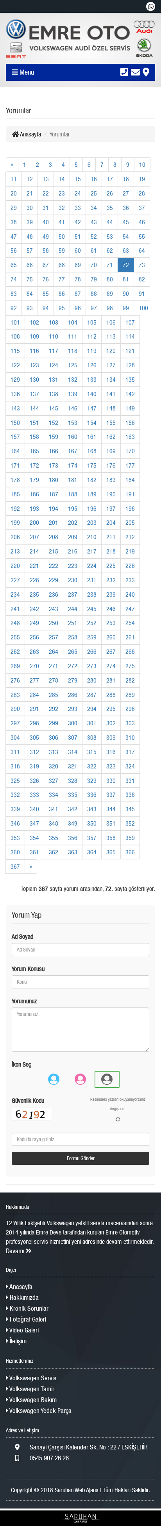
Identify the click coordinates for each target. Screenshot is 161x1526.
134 (111, 379)
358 (111, 837)
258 (72, 637)
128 (130, 364)
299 (53, 722)
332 (15, 794)
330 (111, 780)
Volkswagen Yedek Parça (40, 1410)
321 (72, 766)
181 (72, 479)
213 (15, 551)
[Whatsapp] (150, 6)
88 (94, 293)
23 (62, 193)
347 (34, 823)
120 (111, 350)
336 (92, 794)
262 (15, 651)
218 (111, 551)
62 (110, 250)
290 (15, 708)
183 (111, 479)
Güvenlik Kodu (28, 1100)
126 (92, 364)
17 (110, 178)
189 (92, 494)
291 (34, 708)
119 (92, 350)
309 (111, 737)
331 (130, 780)
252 (92, 622)
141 (111, 393)
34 (94, 207)
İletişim (17, 1341)
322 (92, 766)
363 (72, 852)
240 (130, 594)
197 (111, 508)
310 (130, 737)
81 (126, 279)
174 (72, 465)
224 (92, 565)
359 (130, 837)
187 (53, 494)
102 (34, 322)
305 (34, 737)
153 (72, 422)
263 (34, 651)
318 (15, 766)
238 (92, 594)
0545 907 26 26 (48, 1458)
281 (111, 680)
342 (72, 808)
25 (94, 193)
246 (111, 608)
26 (110, 193)
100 (143, 307)
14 (62, 178)
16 (94, 178)
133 (92, 379)
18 (126, 178)
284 (34, 694)
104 (72, 322)
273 (92, 665)
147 (92, 408)
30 (30, 207)
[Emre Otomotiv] (80, 38)
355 (53, 837)
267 (111, 651)
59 (62, 250)
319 (34, 766)
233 (130, 579)
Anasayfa (30, 134)
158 (34, 436)
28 (142, 193)
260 (111, 637)
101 (15, 322)
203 (92, 522)
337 (111, 794)
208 (53, 536)
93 (30, 307)
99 (126, 307)
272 (72, 665)
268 (130, 651)
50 (62, 236)
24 (78, 193)
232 (111, 579)
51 (78, 236)
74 (14, 279)
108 (15, 336)
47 (14, 236)
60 (78, 250)
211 (111, 536)
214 (34, 551)
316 (111, 751)
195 (72, 508)
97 (94, 307)
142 (130, 393)
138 (53, 393)
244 (72, 608)
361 (34, 852)
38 (14, 221)
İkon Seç (21, 1064)
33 (78, 207)
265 (72, 651)
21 (30, 193)
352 (130, 823)
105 (92, 322)
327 (53, 780)
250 (53, 622)
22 (46, 193)
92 (14, 307)
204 (111, 522)
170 (130, 450)
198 (130, 508)
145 (53, 408)
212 (130, 536)
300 (72, 722)
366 (130, 852)
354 (34, 837)
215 (53, 551)
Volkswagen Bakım (32, 1400)
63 (126, 250)
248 (15, 622)
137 (34, 393)
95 (62, 307)
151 (34, 422)
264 (53, 651)
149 (130, 408)
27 (126, 193)
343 (92, 808)
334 (53, 794)
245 (92, 608)
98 (110, 307)
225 (111, 565)
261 (130, 637)
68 (62, 264)
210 (92, 536)
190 (111, 494)
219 (130, 551)
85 (46, 293)
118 (72, 350)
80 (110, 279)
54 (126, 236)
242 (34, 608)
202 (72, 522)
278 (53, 680)
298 (34, 722)
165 (34, 450)
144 (34, 408)
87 (78, 293)
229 (53, 579)
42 (78, 221)
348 (53, 823)
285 (53, 694)
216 (72, 551)
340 (34, 808)
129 (15, 379)
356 (72, 837)
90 (126, 293)
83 (14, 293)
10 (142, 164)
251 (72, 622)
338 (130, 794)
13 (46, 178)
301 (92, 722)
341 (53, 808)
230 (72, 579)
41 (62, 221)
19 (142, 178)
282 (130, 680)
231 (92, 579)
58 (46, 250)
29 (14, 207)
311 (15, 751)
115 (15, 350)
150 (15, 422)
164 (15, 450)
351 (111, 823)
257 (53, 637)
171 (15, 465)
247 (130, 608)
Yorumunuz (24, 1000)
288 (111, 694)
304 (15, 737)
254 (130, 622)
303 (130, 722)
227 (15, 579)
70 (94, 264)
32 (62, 207)
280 (92, 680)
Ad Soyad (22, 936)
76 (46, 279)
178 (15, 479)
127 (111, 364)
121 (130, 350)
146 (72, 408)
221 (34, 565)
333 (34, 794)
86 (62, 293)
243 (53, 608)
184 (130, 479)
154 (92, 422)
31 (46, 207)
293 (72, 708)
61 (94, 250)
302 (111, 722)
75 (30, 279)
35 (110, 207)
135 (130, 379)
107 (130, 322)
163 (130, 436)
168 (92, 450)
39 (30, 221)
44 (110, 221)
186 (34, 494)
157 (15, 436)
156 (130, 422)
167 (72, 450)
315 (92, 751)
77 (62, 279)
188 (72, 494)
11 (14, 178)
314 (72, 751)
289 (130, 694)
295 (111, 708)
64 (142, 250)
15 (78, 178)
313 (53, 751)
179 (34, 479)
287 (92, 694)
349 (72, 823)
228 (34, 579)
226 (130, 565)
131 (53, 379)
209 (72, 536)
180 (53, 479)
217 (92, 551)
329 (92, 780)
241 (15, 608)
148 (111, 408)
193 (34, 508)
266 (92, 651)
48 (30, 236)
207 (34, 536)
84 (30, 293)
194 (53, 508)
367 (15, 866)
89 (110, 293)
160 (72, 436)
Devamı (16, 1251)
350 (92, 823)
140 (92, 393)
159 (53, 436)
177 (130, 465)
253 (111, 622)
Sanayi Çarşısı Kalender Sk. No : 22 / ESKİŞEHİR (88, 1447)
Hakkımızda (23, 1297)
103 (53, 322)
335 (72, 794)
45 (126, 221)
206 (15, 536)
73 (142, 264)
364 (92, 852)
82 (142, 279)
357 (92, 837)
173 (53, 465)
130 (34, 379)
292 (53, 708)
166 (53, 450)
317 (130, 751)
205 (130, 522)
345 (130, 808)
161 (92, 436)
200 (34, 522)
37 (142, 207)
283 (15, 694)
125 (72, 364)
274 (111, 665)
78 (78, 279)
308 (92, 737)
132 (72, 379)
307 (72, 737)
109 (34, 336)
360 (15, 852)
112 (92, 336)
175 (92, 465)
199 (15, 522)
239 (111, 594)
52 (94, 236)
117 (53, 350)
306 (53, 737)
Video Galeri (23, 1330)
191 (130, 494)
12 (30, 178)
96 (78, 307)
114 (130, 336)
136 (15, 393)
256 (34, 637)
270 (34, 665)
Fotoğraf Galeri (27, 1319)
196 (92, 508)
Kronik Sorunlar (28, 1308)
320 (53, 766)
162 (111, 436)
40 (46, 221)
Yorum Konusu (28, 968)
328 (72, 780)
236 (53, 594)
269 (15, 665)
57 (30, 250)
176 (111, 465)
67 (46, 264)
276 (15, 680)
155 (111, 422)
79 (94, 279)
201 (53, 522)
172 (34, 465)
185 (15, 494)
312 (34, 751)
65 (14, 264)
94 (46, 307)
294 (92, 708)
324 (130, 766)
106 (111, 322)
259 (92, 637)
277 (34, 680)
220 (15, 565)
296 (130, 708)
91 (142, 293)
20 (14, 193)
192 (15, 508)
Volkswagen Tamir (31, 1389)
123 (34, 364)
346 (15, 823)
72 (126, 264)
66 (30, 264)
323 (111, 766)
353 (15, 837)
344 (111, 808)
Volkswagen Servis (32, 1378)
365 (111, 852)
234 (15, 594)
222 (53, 565)
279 (72, 680)
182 (92, 479)
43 (94, 221)
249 (34, 622)
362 (53, 852)
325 (15, 780)
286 (72, 694)
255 (15, 637)
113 (111, 336)
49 (46, 236)
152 (53, 422)
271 (53, 665)
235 (34, 594)
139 (72, 393)
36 (126, 207)
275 (130, 665)
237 (72, 594)
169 (111, 450)
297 (15, 722)
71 (110, 264)
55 (142, 236)
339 (15, 808)
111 (72, 336)
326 (34, 780)
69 (78, 264)
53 (110, 236)
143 (15, 408)
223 (72, 565)
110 (53, 336)
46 (142, 221)
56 (14, 250)
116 (34, 350)
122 (15, 364)
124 (53, 364)
